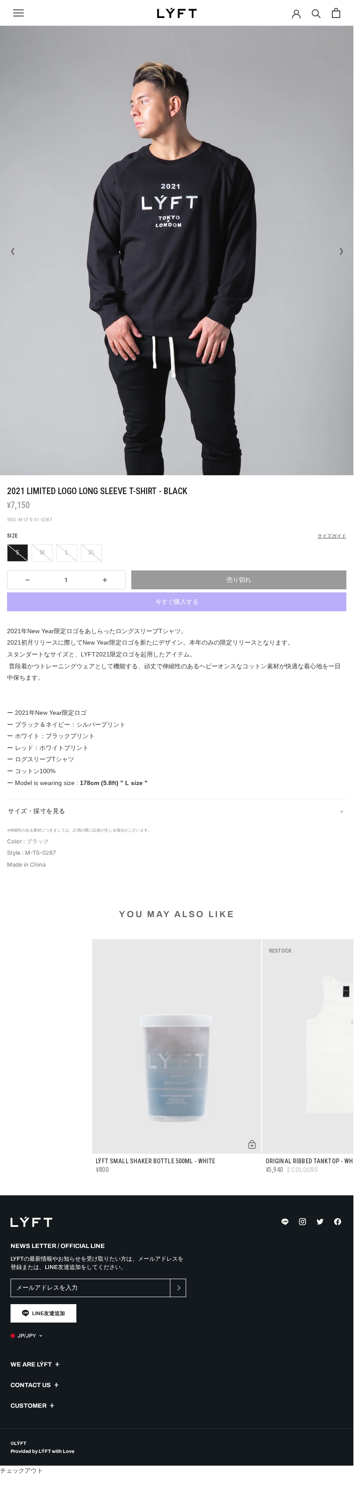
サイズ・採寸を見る (36, 810)
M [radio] (42, 552)
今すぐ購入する (176, 601)
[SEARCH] (316, 13)
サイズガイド (331, 536)
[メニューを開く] (18, 13)
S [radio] (17, 552)
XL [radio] (91, 552)
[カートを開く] (336, 13)
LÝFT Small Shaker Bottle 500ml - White (155, 1161)
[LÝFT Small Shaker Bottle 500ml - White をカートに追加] (252, 1144)
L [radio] (66, 552)
